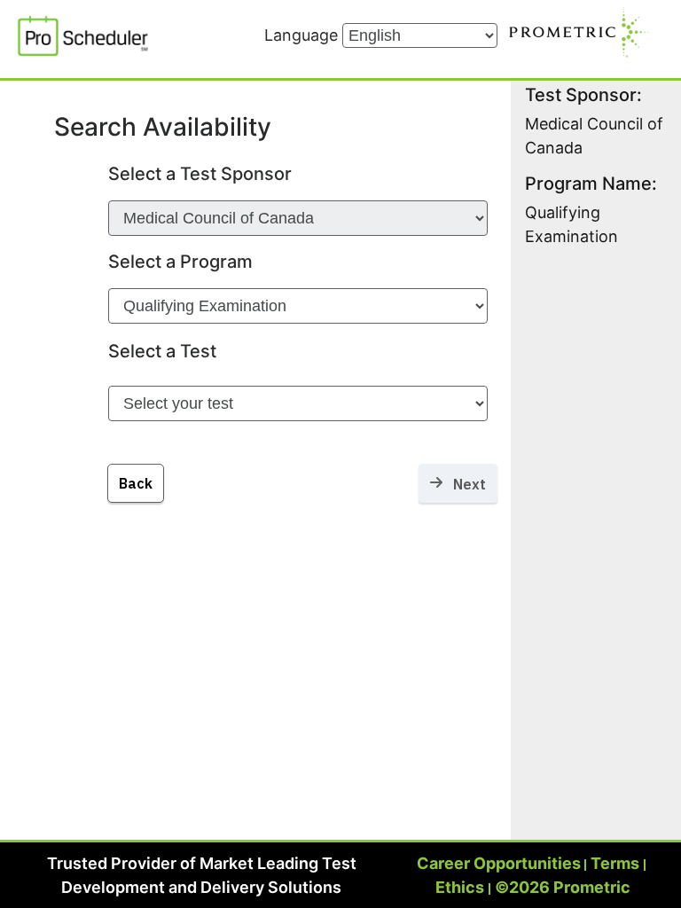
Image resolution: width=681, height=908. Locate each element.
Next (464, 484)
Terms (615, 863)
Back (136, 483)
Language (303, 35)
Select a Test (162, 351)
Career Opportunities (499, 863)
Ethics (459, 887)
